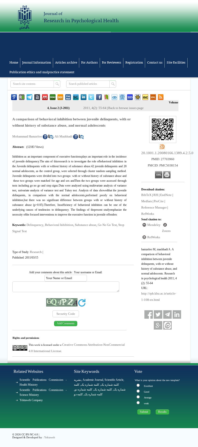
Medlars (146, 201)
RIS (155, 195)
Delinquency (35, 225)
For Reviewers (111, 63)
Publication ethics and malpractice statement (41, 72)
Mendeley (154, 225)
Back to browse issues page (126, 108)
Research (36, 252)
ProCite (159, 201)
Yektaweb (49, 437)
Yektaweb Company (31, 400)
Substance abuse (85, 225)
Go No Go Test (107, 225)
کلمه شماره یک (110, 384)
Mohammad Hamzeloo (27, 136)
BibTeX (146, 195)
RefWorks (147, 214)
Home (13, 63)
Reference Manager (154, 207)
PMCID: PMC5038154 (163, 165)
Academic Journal (93, 380)
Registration (134, 63)
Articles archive (66, 63)
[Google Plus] (158, 325)
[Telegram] (167, 314)
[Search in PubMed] (50, 138)
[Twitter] (158, 314)
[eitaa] (167, 325)
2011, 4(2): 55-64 (94, 108)
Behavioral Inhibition (59, 225)
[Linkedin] (177, 314)
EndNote (166, 195)
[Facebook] (148, 314)
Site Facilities (176, 63)
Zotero (166, 231)
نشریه (77, 380)
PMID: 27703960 (162, 159)
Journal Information (36, 63)
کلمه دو (78, 394)
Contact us (155, 63)
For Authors (89, 63)
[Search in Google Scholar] (45, 138)
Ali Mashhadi (63, 136)
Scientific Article (114, 380)
